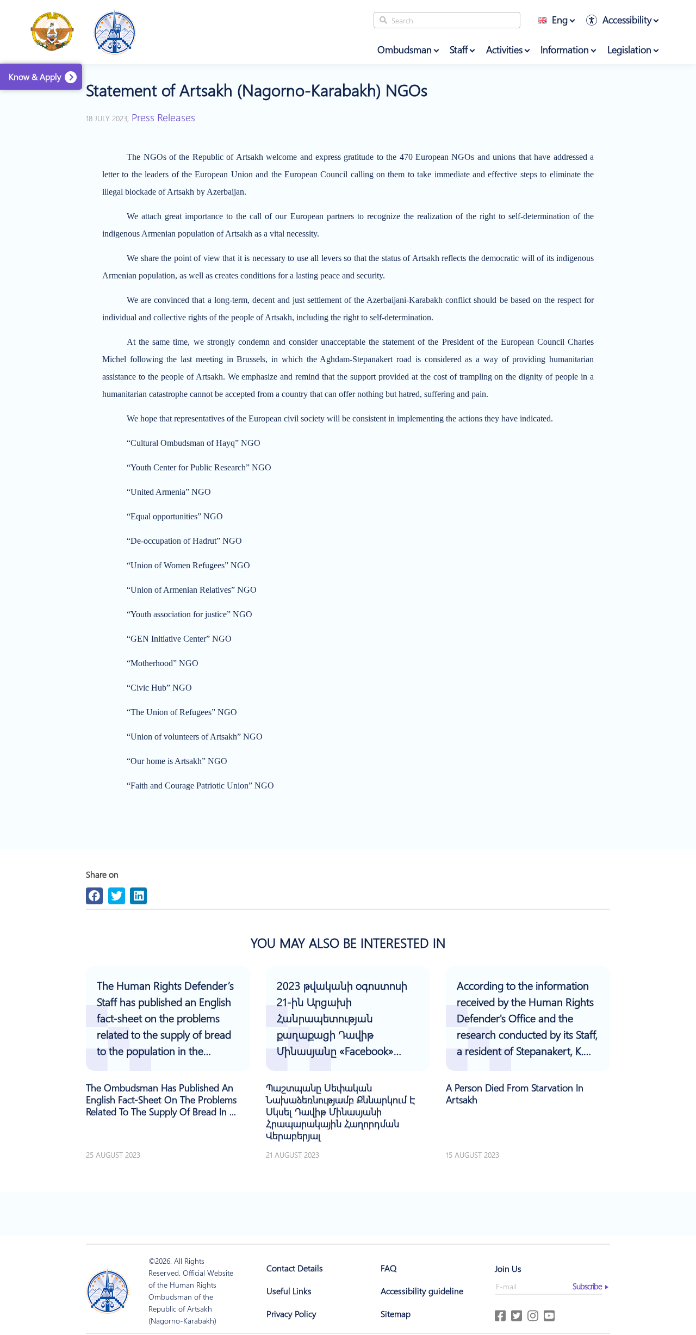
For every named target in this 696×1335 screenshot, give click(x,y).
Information (564, 49)
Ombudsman (404, 49)
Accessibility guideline (422, 1290)
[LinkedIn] (138, 895)
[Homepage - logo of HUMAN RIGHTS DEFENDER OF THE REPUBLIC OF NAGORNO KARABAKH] (107, 1291)
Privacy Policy (291, 1313)
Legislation (629, 49)
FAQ (388, 1268)
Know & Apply (35, 76)
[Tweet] (116, 895)
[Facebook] (94, 895)
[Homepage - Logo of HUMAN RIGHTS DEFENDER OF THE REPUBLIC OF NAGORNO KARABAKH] (114, 32)
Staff (459, 49)
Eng (560, 19)
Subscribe (587, 1286)
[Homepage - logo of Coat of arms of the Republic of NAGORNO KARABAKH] (52, 32)
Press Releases (163, 117)
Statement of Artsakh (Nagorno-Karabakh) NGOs (256, 90)
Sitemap (396, 1313)
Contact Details (294, 1268)
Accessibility (626, 19)
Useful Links (289, 1290)
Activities (504, 49)
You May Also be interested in (348, 942)
